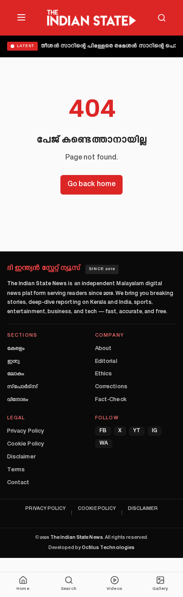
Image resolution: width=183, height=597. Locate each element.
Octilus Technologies (108, 547)
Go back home (91, 184)
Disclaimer (21, 457)
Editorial (106, 361)
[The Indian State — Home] (91, 18)
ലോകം (15, 374)
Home (22, 589)
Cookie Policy (25, 444)
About (103, 349)
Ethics (103, 374)
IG (154, 431)
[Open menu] (21, 17)
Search (68, 589)
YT (136, 431)
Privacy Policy (25, 431)
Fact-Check (111, 400)
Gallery (160, 589)
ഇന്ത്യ (13, 361)
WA (103, 443)
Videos (114, 589)
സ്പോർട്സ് (22, 387)
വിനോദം (17, 400)
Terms (16, 470)
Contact (18, 483)
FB (103, 431)
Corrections (111, 387)
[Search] (162, 18)
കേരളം (15, 349)
